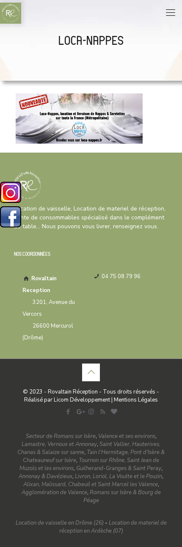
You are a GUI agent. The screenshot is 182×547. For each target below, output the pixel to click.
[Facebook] (68, 412)
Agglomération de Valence (54, 492)
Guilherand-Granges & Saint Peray (118, 468)
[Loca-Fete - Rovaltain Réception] (10, 12)
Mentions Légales (136, 400)
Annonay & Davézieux (45, 476)
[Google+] (79, 412)
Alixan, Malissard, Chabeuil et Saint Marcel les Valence (90, 484)
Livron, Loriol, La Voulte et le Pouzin (118, 476)
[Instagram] (91, 412)
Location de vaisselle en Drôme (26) (60, 523)
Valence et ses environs (126, 436)
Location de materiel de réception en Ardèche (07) (113, 527)
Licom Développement (82, 400)
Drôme (32, 338)
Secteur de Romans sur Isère (61, 436)
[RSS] (102, 412)
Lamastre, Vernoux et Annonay (59, 444)
